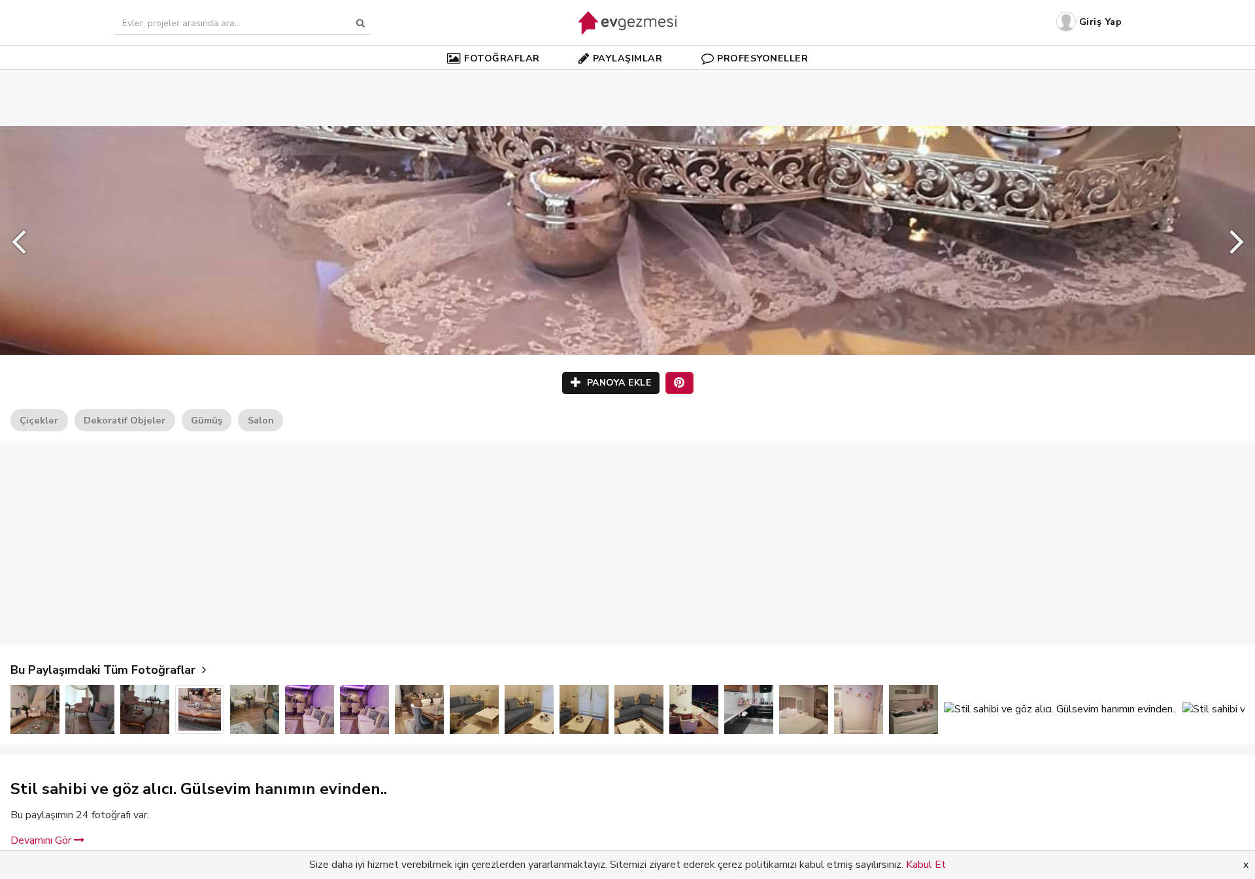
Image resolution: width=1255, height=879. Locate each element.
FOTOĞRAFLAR (502, 58)
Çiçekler (39, 420)
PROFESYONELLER (762, 58)
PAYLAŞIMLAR (628, 58)
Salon (261, 420)
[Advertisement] (627, 78)
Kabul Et (926, 864)
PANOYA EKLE (617, 382)
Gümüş (206, 420)
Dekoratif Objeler (124, 420)
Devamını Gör (42, 840)
